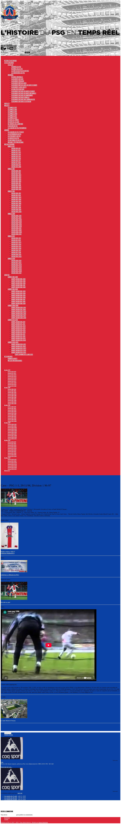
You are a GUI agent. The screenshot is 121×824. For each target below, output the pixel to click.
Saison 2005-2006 (16, 226)
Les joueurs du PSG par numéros (17, 128)
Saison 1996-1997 (16, 205)
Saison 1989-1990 (16, 189)
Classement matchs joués (18, 83)
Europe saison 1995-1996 (18, 297)
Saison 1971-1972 (16, 150)
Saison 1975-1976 (16, 159)
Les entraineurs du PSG (14, 134)
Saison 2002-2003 (16, 220)
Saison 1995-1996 (16, 203)
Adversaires (7, 470)
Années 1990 (11, 191)
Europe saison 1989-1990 (18, 287)
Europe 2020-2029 (13, 342)
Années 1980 (11, 169)
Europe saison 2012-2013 (18, 326)
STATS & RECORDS (9, 63)
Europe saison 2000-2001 (18, 307)
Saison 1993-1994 (16, 199)
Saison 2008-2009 (16, 232)
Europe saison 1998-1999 (18, 303)
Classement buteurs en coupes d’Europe (23, 91)
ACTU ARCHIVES (8, 356)
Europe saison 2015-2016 (18, 332)
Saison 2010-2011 (16, 238)
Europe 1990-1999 (13, 289)
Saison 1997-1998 (16, 207)
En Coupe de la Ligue (13, 122)
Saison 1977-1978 (16, 163)
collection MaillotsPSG (7, 553)
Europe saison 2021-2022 (18, 346)
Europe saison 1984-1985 (18, 283)
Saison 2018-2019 (16, 254)
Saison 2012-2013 (16, 242)
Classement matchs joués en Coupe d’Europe (24, 85)
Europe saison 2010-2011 (18, 322)
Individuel (10, 75)
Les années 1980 (12, 110)
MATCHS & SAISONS (9, 144)
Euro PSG (6, 275)
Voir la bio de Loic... (6, 767)
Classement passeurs (17, 81)
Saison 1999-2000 (16, 212)
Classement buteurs (17, 79)
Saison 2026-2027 (16, 273)
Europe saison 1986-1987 (18, 285)
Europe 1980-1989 (13, 277)
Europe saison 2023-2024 (18, 350)
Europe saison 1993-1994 (18, 293)
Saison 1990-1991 (16, 193)
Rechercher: (4, 52)
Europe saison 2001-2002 (18, 310)
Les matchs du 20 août (10, 798)
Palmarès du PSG (16, 67)
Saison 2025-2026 (16, 271)
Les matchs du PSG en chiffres (20, 71)
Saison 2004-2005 (16, 224)
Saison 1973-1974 (16, 154)
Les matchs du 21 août (10, 796)
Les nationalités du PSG (15, 140)
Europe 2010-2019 (13, 320)
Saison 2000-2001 (16, 216)
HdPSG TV (6, 103)
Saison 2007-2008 (16, 230)
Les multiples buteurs (17, 89)
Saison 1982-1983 (16, 175)
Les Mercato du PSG (13, 138)
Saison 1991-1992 (16, 195)
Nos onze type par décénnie (15, 142)
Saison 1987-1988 (16, 185)
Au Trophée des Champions (15, 124)
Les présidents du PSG (14, 136)
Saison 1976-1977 (16, 161)
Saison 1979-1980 (16, 167)
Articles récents (8, 735)
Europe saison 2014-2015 (18, 330)
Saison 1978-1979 (16, 165)
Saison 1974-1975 (16, 156)
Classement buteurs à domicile (20, 97)
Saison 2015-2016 (16, 248)
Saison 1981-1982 (16, 173)
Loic (2, 762)
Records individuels (17, 77)
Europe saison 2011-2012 (18, 324)
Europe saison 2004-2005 (18, 314)
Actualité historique (10, 61)
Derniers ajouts (12, 358)
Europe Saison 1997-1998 (18, 301)
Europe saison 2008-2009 (18, 318)
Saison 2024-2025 (16, 269)
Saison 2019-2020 (16, 256)
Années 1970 (11, 146)
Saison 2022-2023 (16, 265)
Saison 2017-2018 (16, 252)
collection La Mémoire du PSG (10, 575)
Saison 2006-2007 (16, 228)
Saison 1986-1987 (16, 183)
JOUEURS (6, 130)
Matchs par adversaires (15, 361)
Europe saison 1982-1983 (18, 279)
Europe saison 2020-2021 (18, 344)
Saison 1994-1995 (16, 201)
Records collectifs (17, 69)
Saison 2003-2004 (16, 222)
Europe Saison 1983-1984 (18, 281)
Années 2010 (11, 236)
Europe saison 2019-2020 (18, 340)
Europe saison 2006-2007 (18, 316)
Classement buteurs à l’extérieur (21, 101)
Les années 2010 (12, 116)
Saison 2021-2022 (16, 263)
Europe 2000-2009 (13, 305)
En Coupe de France (13, 120)
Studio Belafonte (43, 822)
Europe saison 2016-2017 (18, 334)
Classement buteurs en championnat (22, 95)
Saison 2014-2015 (16, 246)
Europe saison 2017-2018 (18, 336)
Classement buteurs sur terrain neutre (23, 99)
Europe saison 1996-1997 (18, 299)
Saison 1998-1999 (16, 210)
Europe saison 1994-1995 (18, 295)
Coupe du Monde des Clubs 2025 (24, 354)
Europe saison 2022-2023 (18, 348)
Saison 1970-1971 (16, 148)
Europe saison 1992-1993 (18, 291)
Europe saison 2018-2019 (18, 338)
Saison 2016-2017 (16, 250)
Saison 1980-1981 (16, 171)
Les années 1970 (12, 108)
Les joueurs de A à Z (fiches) (16, 132)
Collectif (10, 65)
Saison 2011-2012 (16, 240)
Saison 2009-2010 (16, 234)
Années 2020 (11, 258)
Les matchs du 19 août (10, 799)
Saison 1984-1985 (16, 179)
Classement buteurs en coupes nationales (23, 93)
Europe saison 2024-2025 (18, 352)
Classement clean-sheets (18, 87)
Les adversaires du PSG (18, 73)
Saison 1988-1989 (16, 187)
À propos (7, 733)
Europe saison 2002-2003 (18, 312)
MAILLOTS (6, 105)
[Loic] (12, 759)
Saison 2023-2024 (16, 267)
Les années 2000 (12, 114)
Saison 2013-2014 (16, 244)
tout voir (20, 793)
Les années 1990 (12, 112)
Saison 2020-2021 (16, 261)
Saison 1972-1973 (16, 152)
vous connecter (12, 815)
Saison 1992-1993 (16, 197)
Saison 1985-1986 (16, 181)
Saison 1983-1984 (16, 177)
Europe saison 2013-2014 (18, 328)
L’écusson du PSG (13, 126)
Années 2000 (11, 214)
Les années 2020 (12, 118)
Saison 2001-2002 (16, 218)
